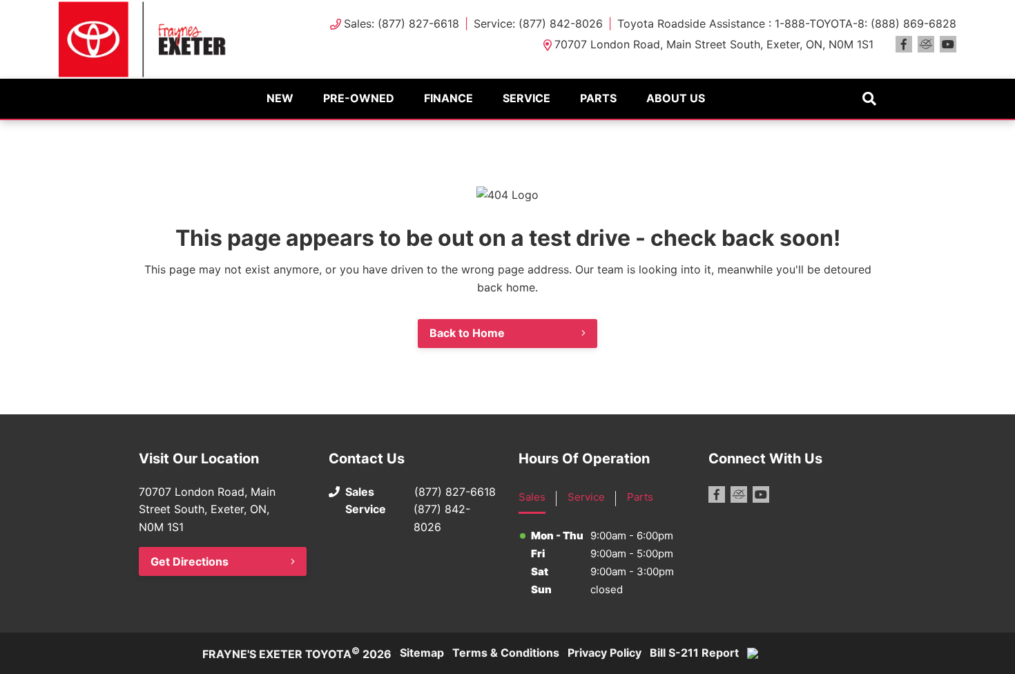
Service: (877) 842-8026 (538, 23)
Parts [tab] (640, 496)
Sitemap (422, 652)
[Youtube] (948, 44)
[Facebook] (904, 44)
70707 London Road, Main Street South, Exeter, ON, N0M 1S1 (713, 44)
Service (526, 98)
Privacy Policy (604, 652)
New (280, 98)
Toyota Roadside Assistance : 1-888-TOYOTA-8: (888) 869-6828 (786, 23)
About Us (675, 98)
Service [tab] (586, 496)
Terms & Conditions (505, 652)
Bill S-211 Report (694, 652)
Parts (598, 98)
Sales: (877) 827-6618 (401, 23)
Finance (448, 98)
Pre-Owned (358, 98)
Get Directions (190, 561)
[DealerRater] (926, 44)
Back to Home (467, 333)
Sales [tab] (532, 496)
